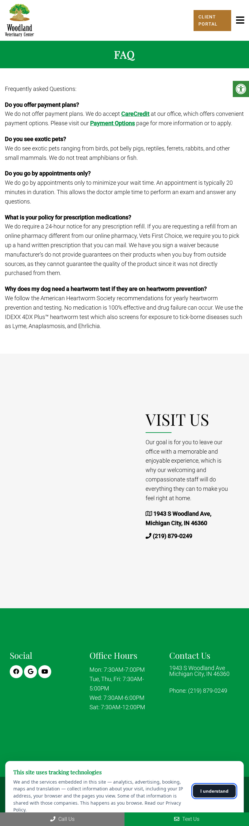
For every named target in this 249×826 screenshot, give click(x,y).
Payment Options (112, 123)
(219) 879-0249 (172, 536)
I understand (214, 791)
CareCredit (135, 113)
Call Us (66, 819)
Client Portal (208, 20)
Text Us (190, 819)
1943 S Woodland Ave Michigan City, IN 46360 (199, 671)
